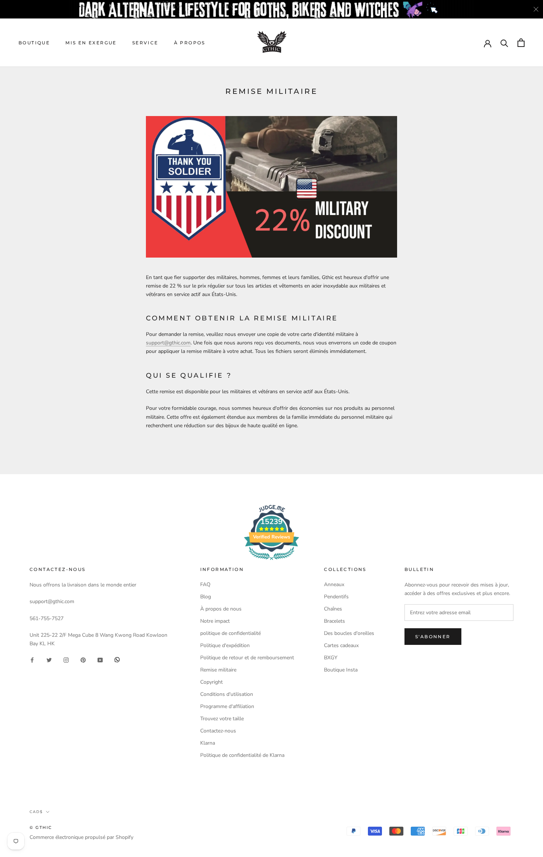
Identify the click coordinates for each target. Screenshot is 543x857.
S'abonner (433, 636)
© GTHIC (41, 827)
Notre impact (215, 621)
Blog (205, 596)
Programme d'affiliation (227, 706)
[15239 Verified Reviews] (271, 561)
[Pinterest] (83, 659)
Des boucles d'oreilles (349, 633)
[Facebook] (32, 659)
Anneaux (334, 584)
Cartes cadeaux (341, 645)
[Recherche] (504, 43)
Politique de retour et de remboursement (247, 657)
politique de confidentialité (230, 633)
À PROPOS (189, 42)
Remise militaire (218, 669)
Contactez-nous (218, 730)
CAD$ (36, 811)
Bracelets (334, 621)
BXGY (330, 657)
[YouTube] (100, 659)
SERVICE (145, 42)
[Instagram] (66, 659)
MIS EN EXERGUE (91, 42)
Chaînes (333, 608)
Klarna (207, 743)
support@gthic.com (168, 342)
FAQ (205, 584)
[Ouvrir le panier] (521, 42)
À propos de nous (221, 608)
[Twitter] (49, 659)
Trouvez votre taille (222, 718)
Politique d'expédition (225, 645)
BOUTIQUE (34, 42)
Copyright (211, 682)
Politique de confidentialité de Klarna (242, 755)
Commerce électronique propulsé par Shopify (81, 837)
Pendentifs (336, 596)
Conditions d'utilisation (226, 694)
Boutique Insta (341, 669)
